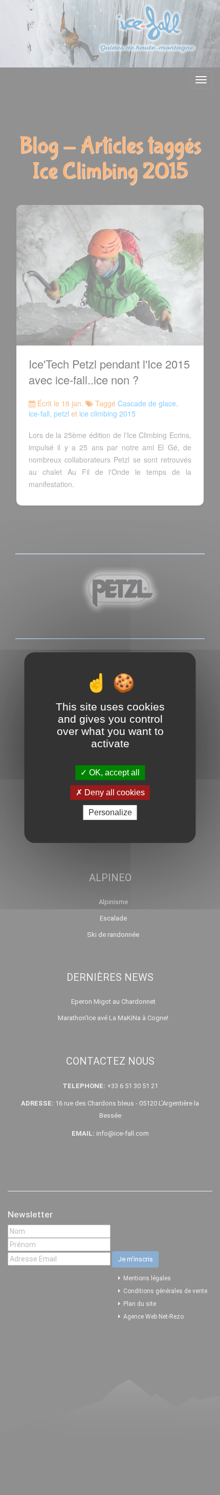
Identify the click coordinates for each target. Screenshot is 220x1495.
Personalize (110, 812)
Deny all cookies (113, 792)
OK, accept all (113, 772)
